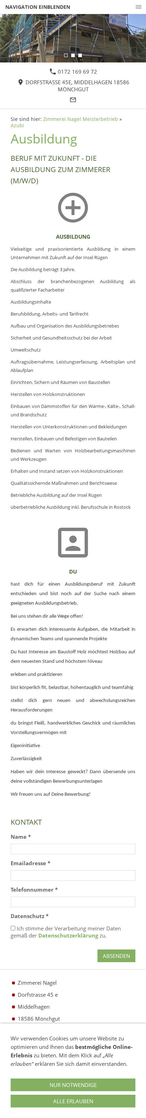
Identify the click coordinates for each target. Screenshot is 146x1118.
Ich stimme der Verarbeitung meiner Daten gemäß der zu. (66, 932)
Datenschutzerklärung (68, 935)
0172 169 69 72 (76, 71)
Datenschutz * (30, 916)
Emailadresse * (30, 863)
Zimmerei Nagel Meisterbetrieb (80, 119)
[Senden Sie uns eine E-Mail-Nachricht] (73, 99)
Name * (21, 836)
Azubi (17, 125)
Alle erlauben (73, 1101)
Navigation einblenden (37, 7)
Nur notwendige (73, 1084)
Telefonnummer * (34, 889)
